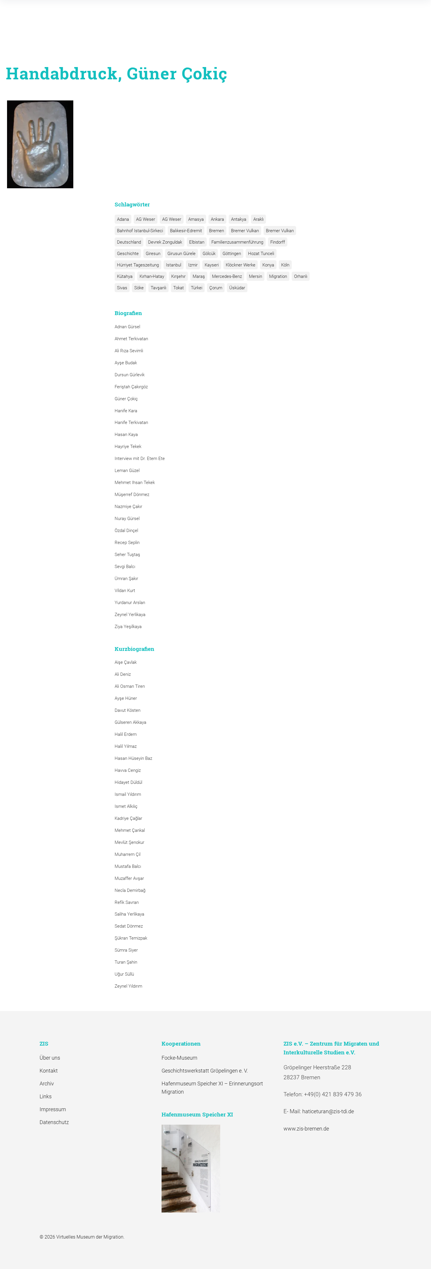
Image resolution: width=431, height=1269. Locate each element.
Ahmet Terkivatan (131, 338)
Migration (278, 276)
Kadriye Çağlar (128, 818)
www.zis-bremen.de (306, 1129)
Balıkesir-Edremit (186, 230)
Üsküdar (237, 287)
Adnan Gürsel (127, 326)
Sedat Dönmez (129, 926)
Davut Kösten (127, 710)
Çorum (215, 287)
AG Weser (145, 219)
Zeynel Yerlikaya (130, 614)
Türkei (196, 287)
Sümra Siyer (126, 950)
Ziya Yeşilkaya (128, 626)
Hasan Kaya (126, 434)
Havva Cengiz (128, 770)
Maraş (199, 276)
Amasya (196, 219)
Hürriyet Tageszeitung (138, 265)
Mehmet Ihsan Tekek (135, 482)
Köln (285, 265)
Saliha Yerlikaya (129, 914)
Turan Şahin (126, 962)
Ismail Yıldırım (128, 794)
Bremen (216, 230)
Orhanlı (300, 276)
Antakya (238, 219)
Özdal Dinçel (126, 530)
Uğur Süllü (124, 974)
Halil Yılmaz (126, 746)
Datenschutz (54, 1122)
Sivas (122, 287)
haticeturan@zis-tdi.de (328, 1111)
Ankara (217, 219)
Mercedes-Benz (227, 276)
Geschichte (128, 253)
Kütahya (125, 276)
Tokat (178, 287)
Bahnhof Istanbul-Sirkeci (140, 230)
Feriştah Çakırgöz (131, 386)
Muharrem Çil (127, 854)
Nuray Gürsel (127, 518)
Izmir (193, 265)
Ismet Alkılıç (127, 806)
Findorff (277, 242)
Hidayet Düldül (128, 782)
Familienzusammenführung (237, 242)
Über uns (50, 1058)
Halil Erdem (126, 734)
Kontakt (49, 1071)
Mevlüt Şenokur (129, 842)
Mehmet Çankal (130, 830)
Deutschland (129, 242)
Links (46, 1096)
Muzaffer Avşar (129, 878)
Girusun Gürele (181, 253)
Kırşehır (178, 276)
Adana (123, 219)
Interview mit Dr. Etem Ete (140, 458)
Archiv (47, 1083)
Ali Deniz (123, 674)
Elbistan (196, 242)
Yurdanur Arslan (130, 602)
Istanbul (173, 265)
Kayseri (212, 265)
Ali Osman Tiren (130, 686)
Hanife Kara (126, 410)
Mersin (255, 276)
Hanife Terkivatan (131, 422)
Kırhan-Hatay (152, 276)
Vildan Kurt (125, 590)
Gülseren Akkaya (130, 722)
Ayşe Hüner (126, 698)
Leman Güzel (127, 470)
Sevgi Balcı (125, 566)
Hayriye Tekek (128, 446)
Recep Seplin (127, 542)
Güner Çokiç (126, 398)
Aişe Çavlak (126, 662)
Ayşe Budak (126, 362)
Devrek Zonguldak (165, 242)
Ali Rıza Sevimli (129, 350)
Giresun (153, 253)
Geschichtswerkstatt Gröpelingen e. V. (205, 1071)
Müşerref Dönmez (132, 494)
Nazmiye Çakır (128, 506)
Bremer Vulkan (245, 230)
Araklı (258, 219)
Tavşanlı (158, 287)
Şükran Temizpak (131, 938)
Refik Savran (127, 902)
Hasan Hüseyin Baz (133, 758)
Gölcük (209, 253)
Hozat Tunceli (261, 253)
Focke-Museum (179, 1058)
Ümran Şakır (126, 578)
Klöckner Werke (240, 265)
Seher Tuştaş (127, 554)
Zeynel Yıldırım (128, 986)
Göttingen (232, 253)
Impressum (53, 1109)
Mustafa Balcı (128, 866)
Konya (268, 265)
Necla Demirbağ (130, 890)
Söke (139, 287)
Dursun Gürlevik (130, 374)
